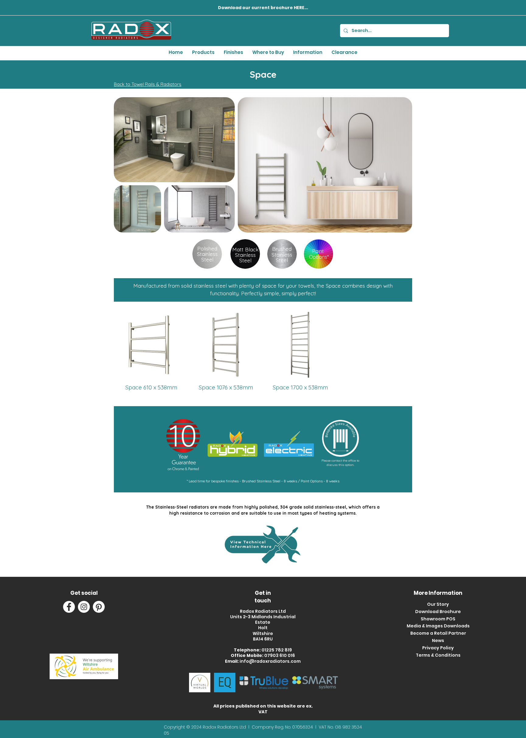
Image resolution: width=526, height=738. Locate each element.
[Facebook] (69, 607)
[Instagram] (84, 607)
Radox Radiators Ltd (225, 727)
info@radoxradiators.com (270, 661)
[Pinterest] (99, 607)
